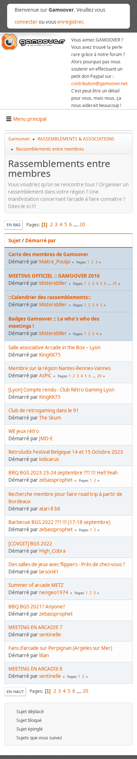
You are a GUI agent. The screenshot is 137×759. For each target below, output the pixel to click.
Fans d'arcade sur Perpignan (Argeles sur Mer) (60, 648)
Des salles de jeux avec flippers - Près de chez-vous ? (66, 564)
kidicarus (49, 459)
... (76, 224)
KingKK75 (50, 354)
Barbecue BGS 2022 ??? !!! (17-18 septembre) (59, 522)
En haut (15, 691)
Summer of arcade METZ (36, 585)
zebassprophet (56, 480)
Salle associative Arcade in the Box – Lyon (54, 347)
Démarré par (40, 240)
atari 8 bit (49, 508)
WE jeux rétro (23, 431)
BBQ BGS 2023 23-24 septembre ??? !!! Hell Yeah (63, 472)
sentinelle (50, 634)
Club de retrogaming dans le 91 (43, 410)
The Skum (50, 417)
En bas (13, 224)
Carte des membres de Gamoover (48, 254)
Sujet (14, 240)
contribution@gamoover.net (99, 83)
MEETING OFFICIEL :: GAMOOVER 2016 (54, 276)
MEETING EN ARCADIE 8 (35, 668)
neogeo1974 (53, 592)
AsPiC (45, 375)
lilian (44, 655)
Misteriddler (53, 283)
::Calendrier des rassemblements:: (49, 297)
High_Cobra (52, 551)
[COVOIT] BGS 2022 (30, 543)
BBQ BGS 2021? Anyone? (36, 606)
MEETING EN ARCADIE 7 (35, 627)
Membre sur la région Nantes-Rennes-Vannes (59, 368)
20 (82, 224)
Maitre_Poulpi (54, 261)
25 (115, 283)
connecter (26, 22)
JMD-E (46, 438)
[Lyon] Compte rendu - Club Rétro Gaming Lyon (61, 389)
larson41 (49, 571)
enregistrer (70, 22)
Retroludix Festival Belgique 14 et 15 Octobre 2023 (65, 452)
